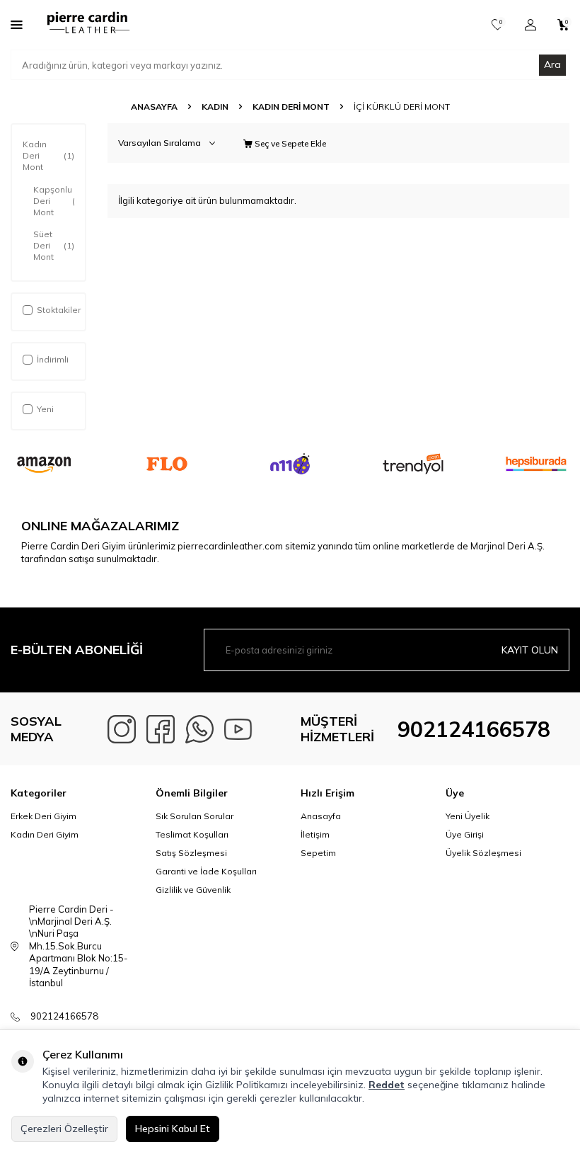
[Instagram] (122, 729)
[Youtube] (238, 729)
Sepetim (318, 852)
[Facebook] (160, 729)
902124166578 (474, 729)
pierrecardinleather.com (230, 546)
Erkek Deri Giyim (43, 816)
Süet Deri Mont (53, 245)
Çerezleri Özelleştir (64, 1128)
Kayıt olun (529, 650)
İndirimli (53, 359)
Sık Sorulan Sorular (194, 816)
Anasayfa (154, 106)
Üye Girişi (465, 834)
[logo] (87, 25)
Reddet (387, 1084)
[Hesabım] (530, 24)
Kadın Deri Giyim (45, 834)
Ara (552, 64)
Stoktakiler (59, 309)
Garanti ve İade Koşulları (206, 871)
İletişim (315, 834)
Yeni (45, 409)
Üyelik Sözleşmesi (483, 852)
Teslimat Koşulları (192, 834)
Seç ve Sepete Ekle (289, 143)
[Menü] (17, 24)
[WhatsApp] (199, 729)
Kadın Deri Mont (291, 106)
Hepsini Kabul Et (172, 1128)
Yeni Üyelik (467, 816)
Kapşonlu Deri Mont (53, 200)
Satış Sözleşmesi (191, 852)
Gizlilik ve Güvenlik (193, 889)
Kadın (215, 106)
